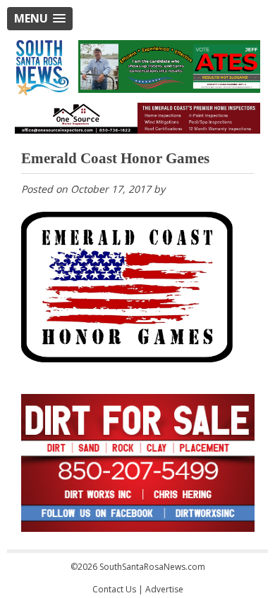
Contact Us (114, 589)
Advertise (164, 589)
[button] (40, 18)
